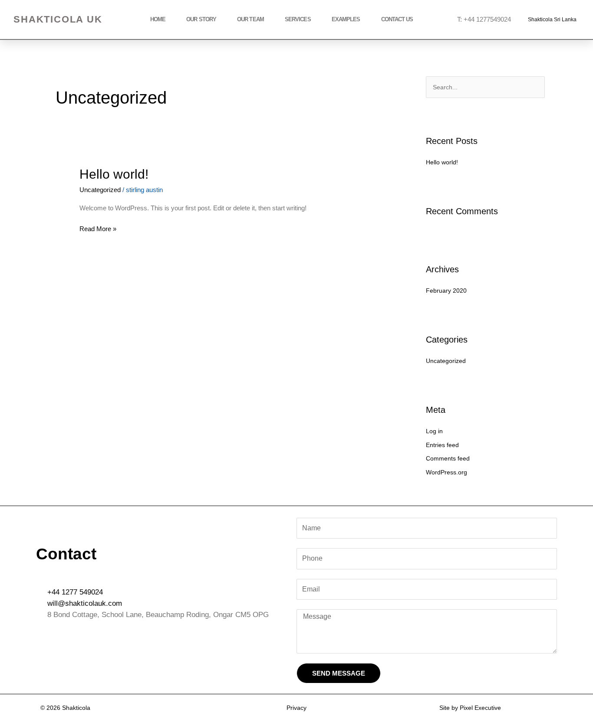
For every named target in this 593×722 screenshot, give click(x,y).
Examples (346, 19)
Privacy (296, 707)
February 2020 (446, 290)
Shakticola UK (57, 19)
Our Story (201, 19)
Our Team (250, 19)
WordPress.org (446, 472)
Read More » (97, 227)
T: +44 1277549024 (484, 19)
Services (298, 19)
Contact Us (397, 19)
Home (157, 19)
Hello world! (113, 174)
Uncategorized (100, 189)
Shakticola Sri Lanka (552, 19)
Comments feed (448, 458)
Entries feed (442, 444)
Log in (434, 431)
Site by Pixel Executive (470, 707)
